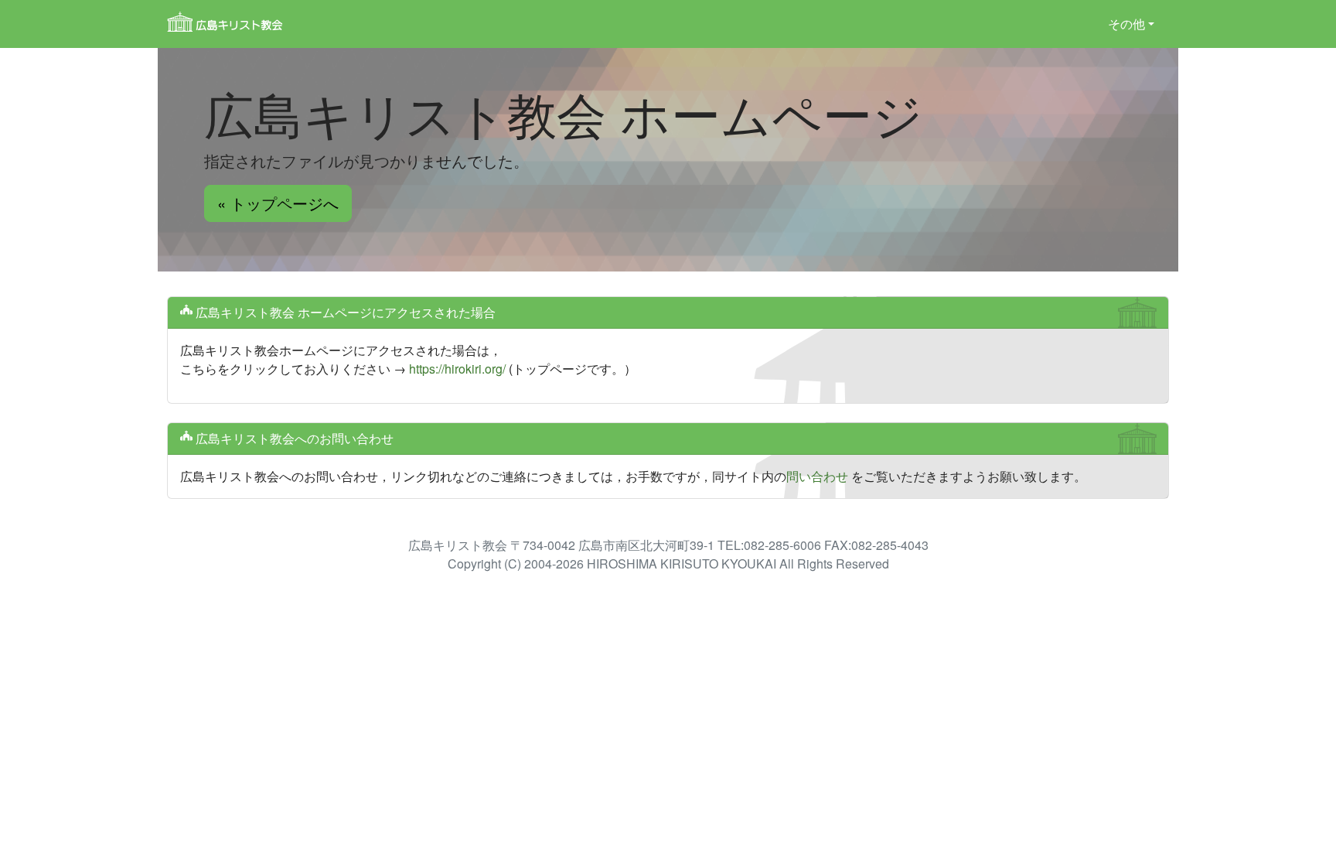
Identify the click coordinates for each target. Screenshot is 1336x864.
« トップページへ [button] (278, 203)
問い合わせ (817, 476)
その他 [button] (1126, 23)
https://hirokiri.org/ (457, 368)
